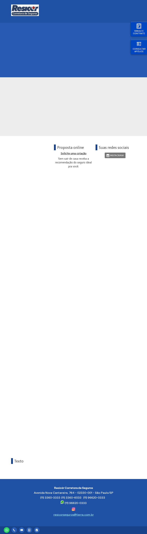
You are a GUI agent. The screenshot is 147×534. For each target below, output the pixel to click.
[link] (115, 155)
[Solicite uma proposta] (29, 529)
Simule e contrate (139, 32)
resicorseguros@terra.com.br (73, 514)
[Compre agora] (37, 529)
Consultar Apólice (139, 50)
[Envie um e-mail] (22, 529)
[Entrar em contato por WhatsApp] (7, 529)
